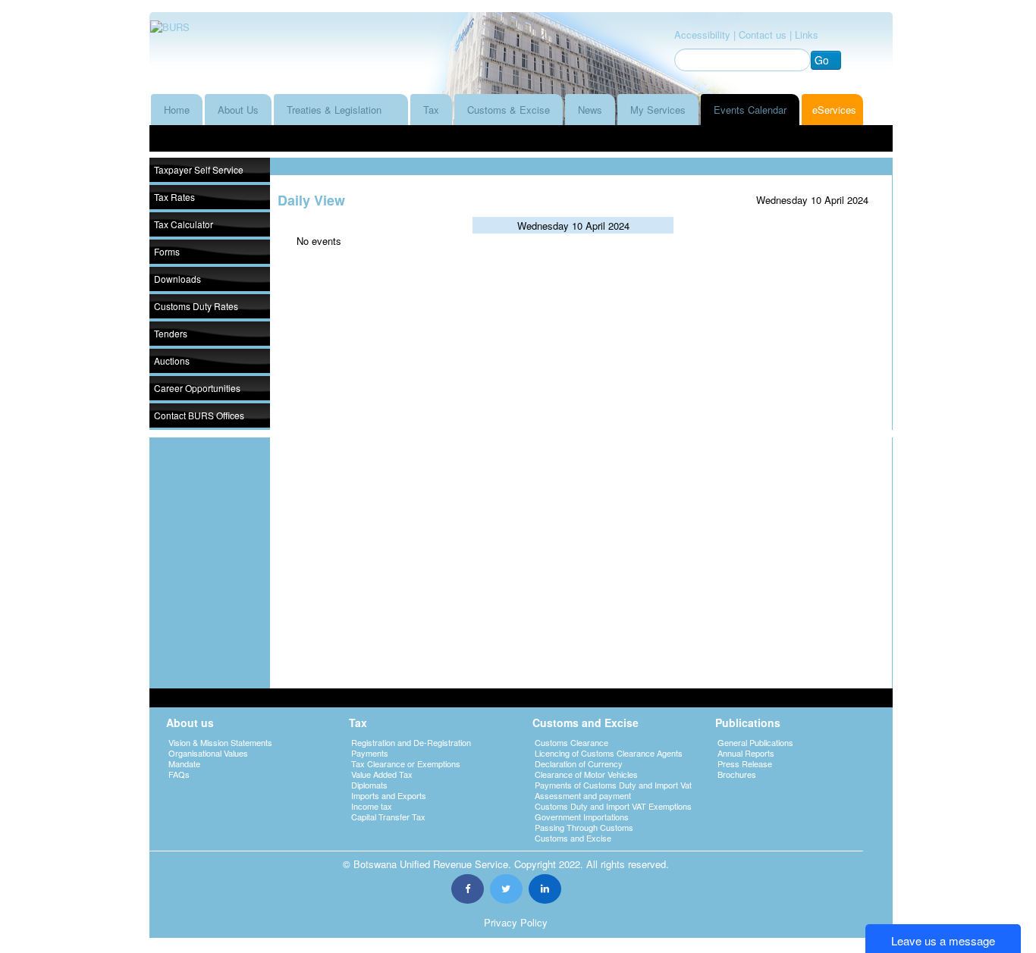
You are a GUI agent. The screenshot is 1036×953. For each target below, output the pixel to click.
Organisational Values (208, 753)
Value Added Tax (382, 774)
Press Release (744, 763)
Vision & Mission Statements (220, 742)
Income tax (371, 806)
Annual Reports (745, 753)
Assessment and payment (583, 795)
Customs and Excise (573, 838)
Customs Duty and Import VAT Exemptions (613, 806)
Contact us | (765, 34)
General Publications (755, 742)
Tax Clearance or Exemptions (405, 763)
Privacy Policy (516, 922)
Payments (369, 753)
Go (822, 59)
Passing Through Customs (584, 827)
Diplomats (369, 785)
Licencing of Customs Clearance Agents (609, 753)
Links (806, 34)
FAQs (179, 774)
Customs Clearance (571, 742)
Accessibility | (705, 34)
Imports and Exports (388, 795)
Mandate (184, 763)
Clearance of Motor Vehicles (586, 774)
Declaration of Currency (579, 763)
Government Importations (582, 816)
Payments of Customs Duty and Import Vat (613, 785)
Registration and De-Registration (411, 742)
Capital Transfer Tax (388, 816)
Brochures (736, 774)
